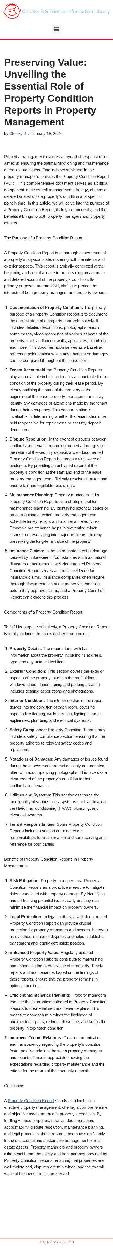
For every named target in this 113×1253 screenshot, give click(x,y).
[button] (56, 29)
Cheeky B (17, 134)
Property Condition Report (31, 1100)
